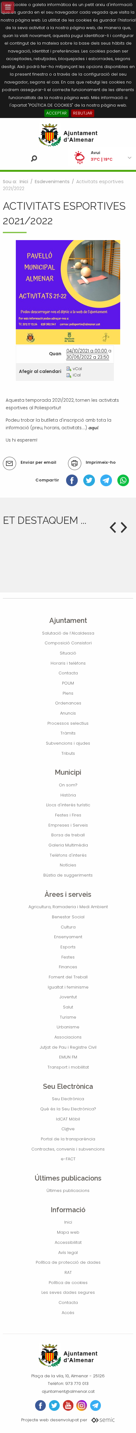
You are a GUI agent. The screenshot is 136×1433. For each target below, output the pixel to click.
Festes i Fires (68, 815)
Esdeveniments (52, 181)
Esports (68, 947)
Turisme (68, 1017)
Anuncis (68, 713)
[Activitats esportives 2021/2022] (68, 292)
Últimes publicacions (68, 1191)
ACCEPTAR (56, 113)
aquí (93, 428)
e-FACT (68, 1159)
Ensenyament (68, 937)
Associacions (68, 1037)
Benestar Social (68, 917)
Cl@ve (68, 1129)
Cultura (68, 927)
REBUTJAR (82, 113)
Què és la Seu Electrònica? (68, 1109)
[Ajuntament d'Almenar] (68, 135)
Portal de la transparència (68, 1139)
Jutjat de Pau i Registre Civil (68, 1047)
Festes (68, 957)
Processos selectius (68, 723)
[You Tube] (68, 1405)
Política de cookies (68, 1283)
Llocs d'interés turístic (68, 805)
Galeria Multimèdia (68, 845)
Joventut (68, 997)
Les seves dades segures (68, 1292)
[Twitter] (89, 480)
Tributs (68, 753)
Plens (68, 693)
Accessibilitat (68, 1242)
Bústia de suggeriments (68, 875)
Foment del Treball (68, 977)
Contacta (68, 673)
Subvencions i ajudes (68, 743)
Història (68, 795)
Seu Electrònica (68, 1099)
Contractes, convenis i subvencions (68, 1149)
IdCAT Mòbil (68, 1119)
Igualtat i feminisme (68, 987)
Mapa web (68, 1232)
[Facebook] (72, 480)
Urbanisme (68, 1027)
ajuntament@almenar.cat (68, 1391)
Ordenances (68, 703)
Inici (24, 181)
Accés (68, 1313)
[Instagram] (81, 1405)
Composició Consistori (68, 643)
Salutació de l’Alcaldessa (68, 633)
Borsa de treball (68, 835)
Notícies (68, 865)
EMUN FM (68, 1057)
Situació (68, 653)
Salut (68, 1007)
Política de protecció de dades (68, 1262)
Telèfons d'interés (68, 855)
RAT (68, 1272)
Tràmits (68, 733)
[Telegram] (106, 480)
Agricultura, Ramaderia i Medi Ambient (68, 907)
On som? (68, 785)
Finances (68, 967)
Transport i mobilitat (68, 1067)
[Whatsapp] (123, 480)
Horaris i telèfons (68, 663)
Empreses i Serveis (68, 825)
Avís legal (68, 1253)
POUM (68, 683)
